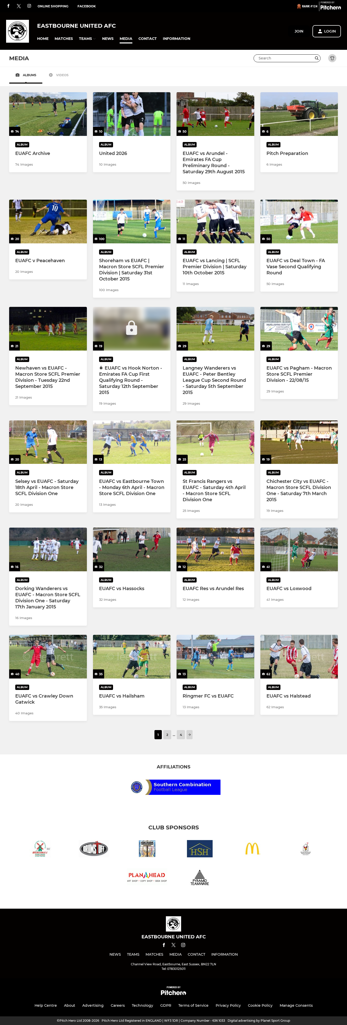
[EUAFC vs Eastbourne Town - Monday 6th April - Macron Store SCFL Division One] (132, 442)
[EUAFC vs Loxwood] (299, 549)
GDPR (165, 1005)
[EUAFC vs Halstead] (299, 657)
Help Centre (46, 1005)
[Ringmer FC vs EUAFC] (215, 657)
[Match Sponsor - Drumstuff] (94, 849)
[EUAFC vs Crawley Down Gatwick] (48, 657)
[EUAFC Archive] (48, 114)
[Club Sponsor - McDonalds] (252, 849)
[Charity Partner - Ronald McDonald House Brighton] (305, 849)
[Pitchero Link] (331, 8)
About (69, 1005)
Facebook (86, 6)
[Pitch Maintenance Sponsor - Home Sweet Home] (200, 849)
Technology (142, 1005)
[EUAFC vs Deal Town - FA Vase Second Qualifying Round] (299, 221)
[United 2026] (132, 114)
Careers (118, 1005)
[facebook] (8, 6)
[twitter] (19, 6)
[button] (43, 39)
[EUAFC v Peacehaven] (48, 221)
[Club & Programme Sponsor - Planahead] (147, 877)
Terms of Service (193, 1005)
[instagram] (29, 6)
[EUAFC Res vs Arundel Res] (215, 549)
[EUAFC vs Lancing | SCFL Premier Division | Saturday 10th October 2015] (215, 221)
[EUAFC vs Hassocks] (132, 549)
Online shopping (53, 6)
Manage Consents (296, 1005)
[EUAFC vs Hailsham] (132, 657)
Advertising (93, 1005)
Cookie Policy (260, 1005)
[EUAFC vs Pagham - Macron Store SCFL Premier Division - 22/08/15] (299, 329)
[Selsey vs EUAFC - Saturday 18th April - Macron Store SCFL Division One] (48, 442)
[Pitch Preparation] (299, 114)
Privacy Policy (228, 1005)
